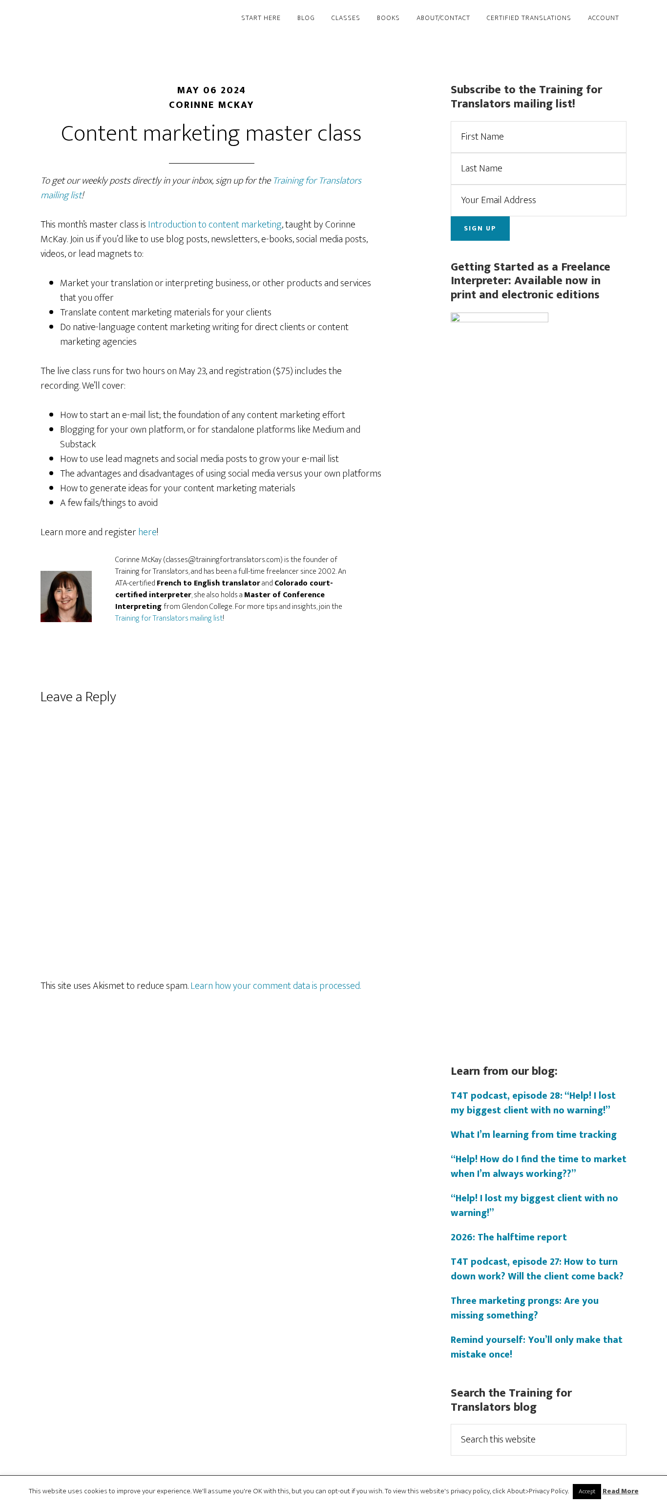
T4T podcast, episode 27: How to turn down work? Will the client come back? (537, 1269)
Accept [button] (587, 1491)
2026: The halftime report (509, 1237)
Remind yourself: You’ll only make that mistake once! (537, 1347)
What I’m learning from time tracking (534, 1135)
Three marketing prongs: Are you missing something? (525, 1308)
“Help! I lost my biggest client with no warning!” (534, 1205)
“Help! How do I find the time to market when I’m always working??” (538, 1166)
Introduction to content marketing (215, 224)
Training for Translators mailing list (169, 618)
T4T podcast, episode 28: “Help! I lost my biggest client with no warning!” (533, 1103)
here (147, 532)
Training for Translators (128, 18)
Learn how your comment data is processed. (275, 986)
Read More (621, 1491)
